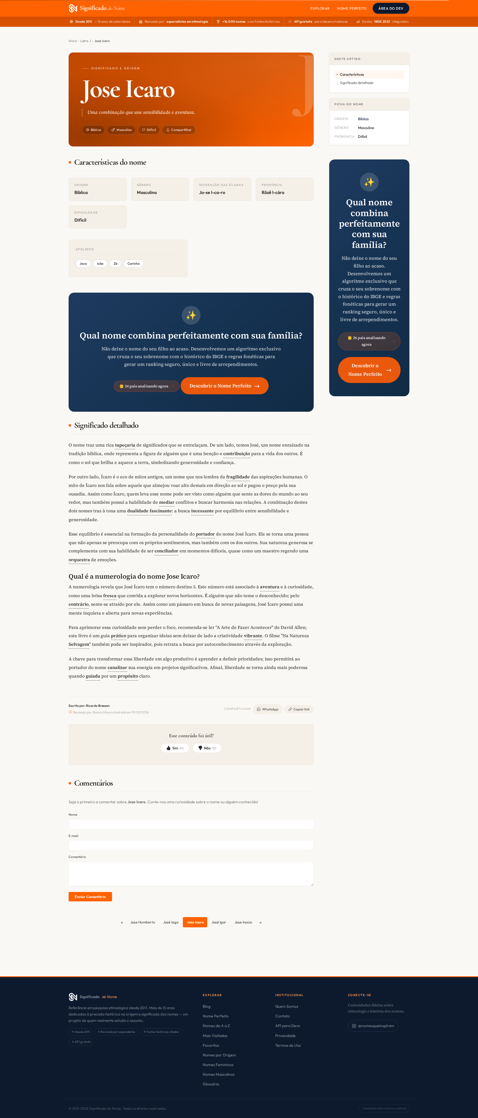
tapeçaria (125, 445)
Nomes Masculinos (219, 1074)
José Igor (219, 922)
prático (118, 636)
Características (352, 74)
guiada (93, 676)
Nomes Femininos (218, 1064)
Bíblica (96, 130)
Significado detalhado (356, 82)
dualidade (138, 511)
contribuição (236, 453)
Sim (178, 748)
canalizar (117, 667)
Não (210, 748)
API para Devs (287, 1025)
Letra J (85, 41)
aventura (269, 587)
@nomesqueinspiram (376, 1025)
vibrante (253, 636)
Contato (282, 1016)
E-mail (73, 836)
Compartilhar (181, 130)
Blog (207, 1006)
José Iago (170, 922)
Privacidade (285, 1035)
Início (73, 41)
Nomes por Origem (219, 1055)
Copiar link (301, 709)
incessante (202, 511)
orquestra (79, 560)
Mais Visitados (215, 1035)
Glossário (211, 1084)
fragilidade (238, 477)
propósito (128, 676)
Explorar (320, 8)
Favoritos (211, 1045)
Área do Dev (391, 8)
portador (205, 534)
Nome (73, 814)
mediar (167, 502)
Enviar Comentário (90, 896)
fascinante (161, 511)
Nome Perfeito (352, 8)
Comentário (77, 857)
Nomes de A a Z (216, 1025)
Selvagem (79, 644)
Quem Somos (286, 1006)
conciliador (166, 551)
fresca (109, 595)
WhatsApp (270, 709)
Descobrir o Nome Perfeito (224, 386)
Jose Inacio (243, 922)
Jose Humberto (142, 922)
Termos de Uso (288, 1045)
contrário (79, 604)
